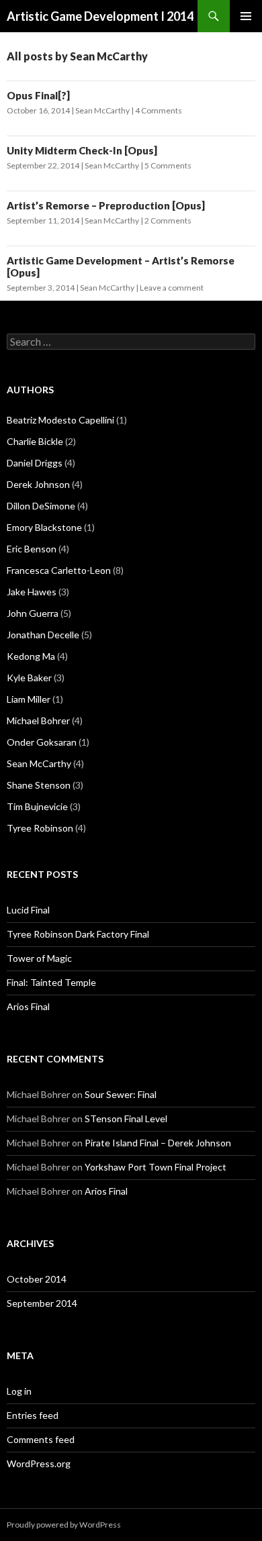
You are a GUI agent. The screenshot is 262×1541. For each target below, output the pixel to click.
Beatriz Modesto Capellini (60, 420)
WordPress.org (39, 1463)
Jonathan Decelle (43, 634)
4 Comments (158, 110)
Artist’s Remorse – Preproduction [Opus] (106, 205)
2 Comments (167, 220)
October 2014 (37, 1279)
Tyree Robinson (40, 828)
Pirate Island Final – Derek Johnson (158, 1142)
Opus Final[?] (38, 95)
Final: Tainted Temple (51, 982)
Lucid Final (28, 909)
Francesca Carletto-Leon (59, 570)
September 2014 (42, 1303)
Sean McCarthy (102, 110)
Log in (19, 1391)
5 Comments (167, 165)
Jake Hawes (31, 591)
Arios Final (28, 1006)
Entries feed (32, 1415)
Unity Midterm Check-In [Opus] (82, 150)
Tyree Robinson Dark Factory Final (78, 934)
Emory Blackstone (44, 527)
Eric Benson (31, 548)
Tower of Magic (39, 958)
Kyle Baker (29, 677)
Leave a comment (172, 288)
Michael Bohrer (38, 720)
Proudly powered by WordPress (64, 1525)
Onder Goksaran (42, 742)
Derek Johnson (38, 484)
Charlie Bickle (35, 441)
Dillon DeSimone (41, 505)
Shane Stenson (39, 785)
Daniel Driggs (34, 462)
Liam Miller (28, 699)
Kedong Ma (31, 656)
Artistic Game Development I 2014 (100, 16)
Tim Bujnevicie (37, 806)
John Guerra (32, 613)
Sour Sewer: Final (121, 1094)
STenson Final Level (126, 1118)
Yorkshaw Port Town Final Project (155, 1167)
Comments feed (41, 1439)
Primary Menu (246, 16)
